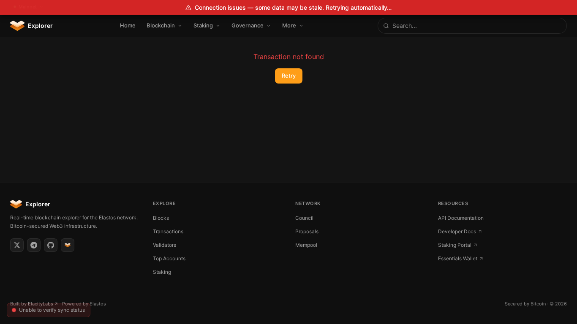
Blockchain (161, 25)
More (289, 25)
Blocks (161, 218)
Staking (203, 25)
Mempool (306, 245)
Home (128, 25)
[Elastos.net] (67, 245)
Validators (164, 245)
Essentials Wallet (457, 258)
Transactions (168, 231)
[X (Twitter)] (17, 245)
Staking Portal (454, 245)
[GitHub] (50, 245)
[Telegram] (34, 245)
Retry (289, 75)
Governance (247, 25)
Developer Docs (457, 231)
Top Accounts (169, 258)
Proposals (306, 231)
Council (304, 218)
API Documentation (461, 218)
